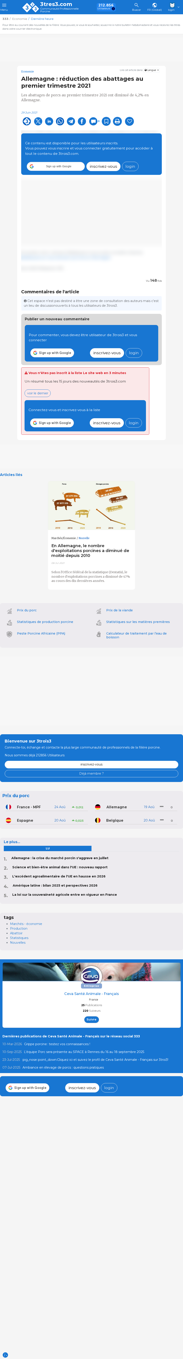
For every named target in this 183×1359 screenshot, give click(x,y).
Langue (152, 70)
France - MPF (29, 807)
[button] (56, 166)
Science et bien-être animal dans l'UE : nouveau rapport (60, 867)
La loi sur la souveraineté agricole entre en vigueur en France (64, 895)
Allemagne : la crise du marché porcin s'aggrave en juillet (59, 858)
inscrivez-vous (103, 166)
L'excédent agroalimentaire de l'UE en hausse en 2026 (59, 876)
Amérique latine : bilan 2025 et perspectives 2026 (55, 885)
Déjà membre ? (91, 774)
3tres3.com (56, 4)
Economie (27, 71)
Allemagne (116, 807)
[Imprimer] (117, 121)
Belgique (114, 820)
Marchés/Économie (63, 538)
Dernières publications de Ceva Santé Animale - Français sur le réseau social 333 (71, 1036)
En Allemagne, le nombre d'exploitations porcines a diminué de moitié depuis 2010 (90, 550)
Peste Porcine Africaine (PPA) (41, 633)
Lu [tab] (48, 848)
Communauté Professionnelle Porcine (59, 10)
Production (18, 929)
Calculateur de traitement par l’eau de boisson (136, 635)
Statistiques (19, 938)
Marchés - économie (26, 924)
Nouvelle (84, 538)
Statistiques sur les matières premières (138, 622)
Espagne (25, 820)
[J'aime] (129, 121)
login (130, 166)
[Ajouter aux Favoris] (106, 121)
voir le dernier (37, 393)
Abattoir (16, 933)
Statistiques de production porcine (45, 622)
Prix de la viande (119, 610)
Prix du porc (27, 610)
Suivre (91, 1019)
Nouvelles (17, 943)
